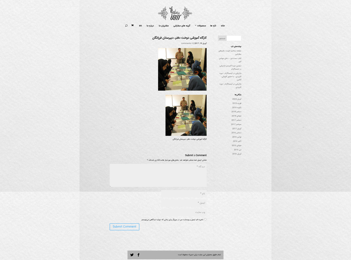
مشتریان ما (164, 26)
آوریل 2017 (236, 128)
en (140, 26)
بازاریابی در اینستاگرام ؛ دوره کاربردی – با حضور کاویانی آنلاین (230, 77)
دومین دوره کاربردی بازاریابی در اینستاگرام (230, 67)
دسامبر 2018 (236, 111)
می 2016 (237, 149)
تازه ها (213, 26)
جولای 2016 (236, 145)
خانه (223, 26)
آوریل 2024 (236, 99)
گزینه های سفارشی (181, 26)
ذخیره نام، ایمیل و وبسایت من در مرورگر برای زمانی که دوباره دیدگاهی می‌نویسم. (172, 219)
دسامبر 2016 (236, 132)
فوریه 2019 (236, 103)
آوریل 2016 (236, 154)
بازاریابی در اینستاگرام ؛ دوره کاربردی (230, 85)
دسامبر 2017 (236, 120)
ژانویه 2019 (236, 107)
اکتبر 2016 (237, 141)
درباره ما (150, 26)
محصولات (201, 26)
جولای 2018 (236, 116)
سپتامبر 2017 (236, 124)
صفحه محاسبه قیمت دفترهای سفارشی (230, 52)
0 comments (187, 43)
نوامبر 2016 (236, 137)
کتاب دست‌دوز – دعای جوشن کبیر (230, 60)
